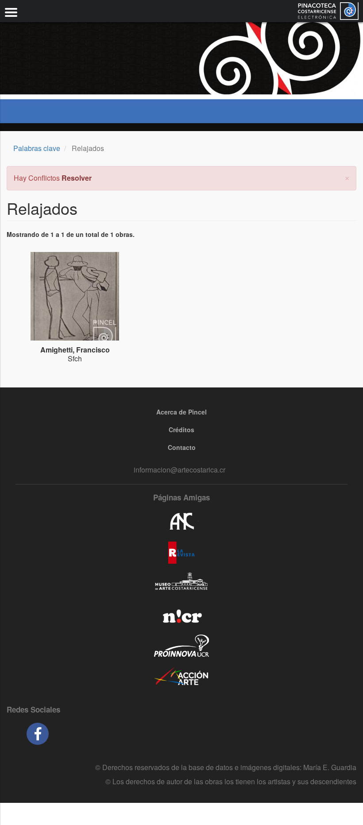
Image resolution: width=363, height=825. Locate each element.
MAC (181, 584)
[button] (347, 177)
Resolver (77, 178)
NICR (181, 615)
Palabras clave (36, 148)
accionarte (181, 677)
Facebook (37, 733)
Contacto (182, 447)
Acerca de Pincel (181, 411)
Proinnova (181, 646)
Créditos (181, 429)
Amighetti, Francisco (75, 350)
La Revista (181, 553)
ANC (181, 522)
